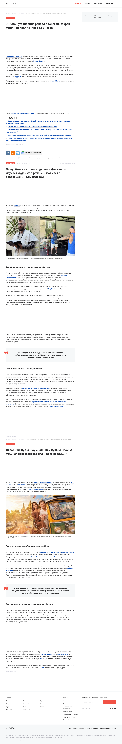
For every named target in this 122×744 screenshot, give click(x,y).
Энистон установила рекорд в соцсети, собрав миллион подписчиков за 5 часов (46, 13)
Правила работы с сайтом (70, 714)
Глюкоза (21, 485)
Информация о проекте (70, 701)
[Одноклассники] (13, 153)
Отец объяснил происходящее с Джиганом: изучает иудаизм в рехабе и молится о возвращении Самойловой (53, 158)
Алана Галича (62, 654)
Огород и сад (27, 710)
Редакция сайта (67, 711)
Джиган (17, 205)
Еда (41, 701)
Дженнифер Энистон (14, 56)
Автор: (14, 144)
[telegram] (18, 153)
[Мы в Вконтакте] (110, 708)
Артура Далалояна (48, 654)
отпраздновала (28, 113)
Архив (42, 707)
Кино (41, 704)
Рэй (41, 659)
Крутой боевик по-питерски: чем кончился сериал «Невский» (32, 126)
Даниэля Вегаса (67, 552)
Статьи (87, 3)
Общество (9, 704)
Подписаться (109, 702)
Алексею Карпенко (54, 557)
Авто (24, 701)
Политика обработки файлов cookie (69, 718)
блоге (42, 668)
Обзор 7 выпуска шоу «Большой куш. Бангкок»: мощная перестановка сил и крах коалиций (48, 439)
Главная (8, 13)
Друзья (18, 77)
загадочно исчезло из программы (35, 388)
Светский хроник (56, 406)
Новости (78, 3)
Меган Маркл (55, 81)
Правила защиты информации (68, 707)
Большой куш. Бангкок (43, 482)
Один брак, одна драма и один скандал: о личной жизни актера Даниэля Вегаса (40, 135)
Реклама (65, 704)
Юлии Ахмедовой (38, 557)
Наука (7, 707)
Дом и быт (9, 710)
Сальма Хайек (16, 113)
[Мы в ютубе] (115, 708)
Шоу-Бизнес (21, 13)
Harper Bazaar (38, 61)
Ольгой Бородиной (35, 489)
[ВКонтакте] (8, 153)
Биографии (98, 3)
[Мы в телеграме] (113, 708)
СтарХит (51, 289)
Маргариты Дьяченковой (49, 552)
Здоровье (25, 707)
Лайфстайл (26, 704)
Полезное (109, 3)
